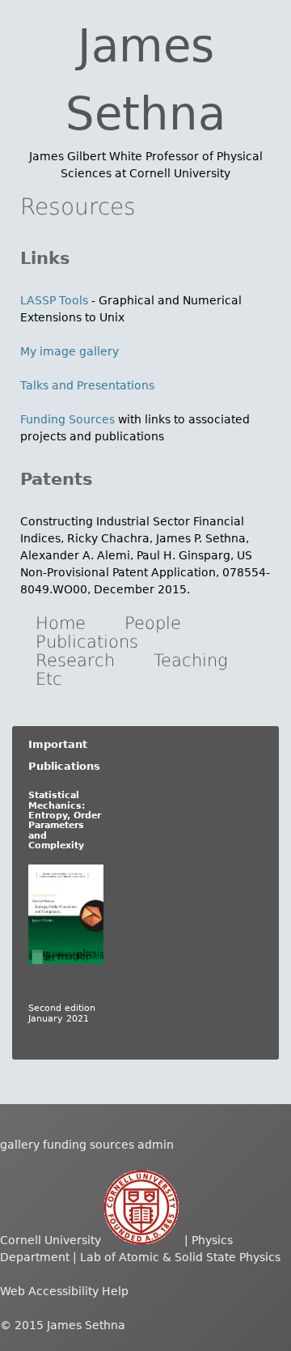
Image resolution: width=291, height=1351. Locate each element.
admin (155, 1144)
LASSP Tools (54, 300)
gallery (20, 1144)
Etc (49, 679)
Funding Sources (69, 419)
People (152, 623)
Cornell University (52, 1240)
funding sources (88, 1144)
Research (75, 660)
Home (61, 623)
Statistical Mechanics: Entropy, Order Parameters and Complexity (64, 820)
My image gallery (69, 351)
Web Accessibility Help (64, 1291)
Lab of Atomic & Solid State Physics (180, 1257)
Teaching (191, 660)
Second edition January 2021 (61, 1013)
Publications (87, 642)
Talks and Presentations (87, 385)
